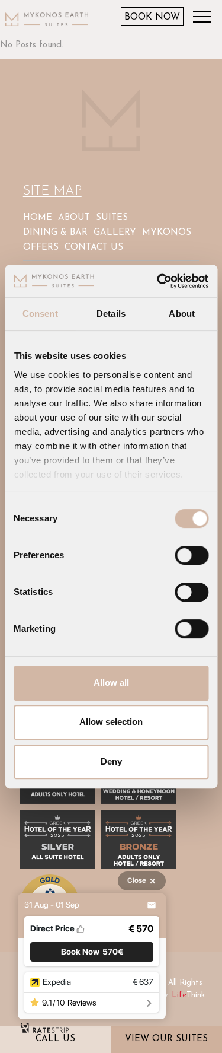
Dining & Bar (55, 232)
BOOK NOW (152, 17)
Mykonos (166, 232)
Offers (41, 247)
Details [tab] (111, 313)
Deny (111, 761)
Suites (112, 218)
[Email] (151, 905)
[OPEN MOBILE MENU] (205, 18)
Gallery (115, 232)
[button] (91, 952)
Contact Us (94, 247)
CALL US (55, 1039)
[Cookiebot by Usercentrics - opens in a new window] (158, 281)
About (74, 218)
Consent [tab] (40, 313)
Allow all (111, 682)
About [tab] (182, 313)
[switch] (191, 555)
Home (37, 218)
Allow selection (111, 722)
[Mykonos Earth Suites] (46, 18)
